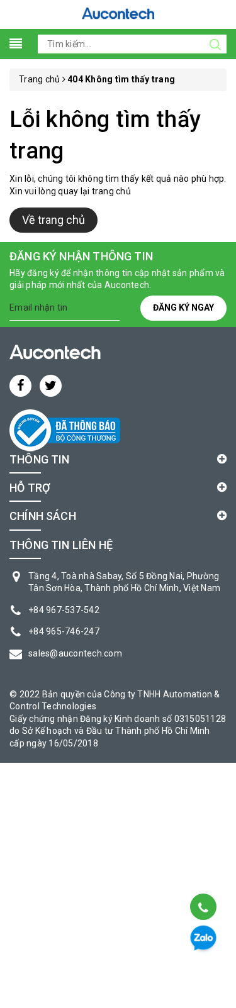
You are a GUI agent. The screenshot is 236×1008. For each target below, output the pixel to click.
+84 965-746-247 (63, 631)
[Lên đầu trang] (202, 875)
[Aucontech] (118, 13)
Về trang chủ (53, 219)
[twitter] (51, 386)
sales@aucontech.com (75, 653)
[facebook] (20, 386)
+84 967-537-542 (63, 610)
